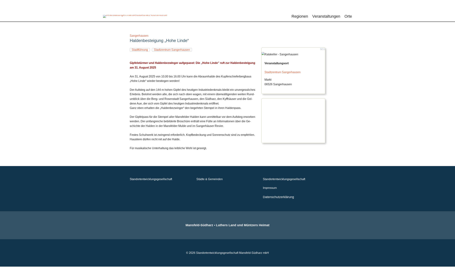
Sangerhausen (139, 35)
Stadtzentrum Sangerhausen (282, 72)
